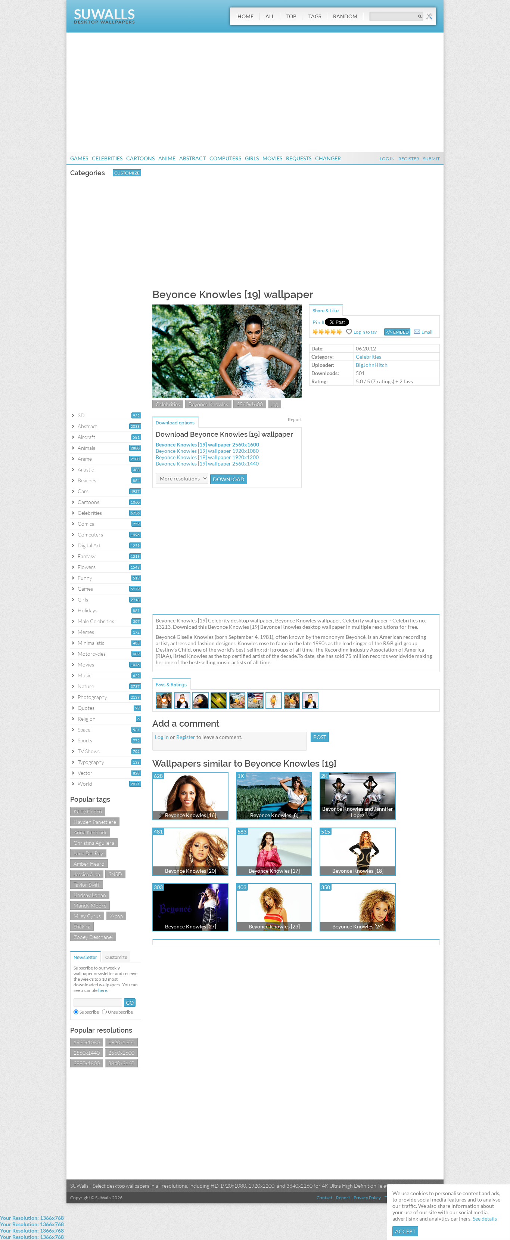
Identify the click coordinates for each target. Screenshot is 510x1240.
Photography (92, 697)
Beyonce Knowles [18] (357, 871)
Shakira (82, 926)
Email (427, 332)
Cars (83, 491)
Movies (272, 158)
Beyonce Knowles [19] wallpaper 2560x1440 (207, 463)
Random (345, 16)
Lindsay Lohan (90, 895)
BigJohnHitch (372, 365)
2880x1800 (87, 1063)
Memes (86, 632)
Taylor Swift (87, 884)
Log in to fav (365, 332)
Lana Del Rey (88, 853)
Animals (86, 448)
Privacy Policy (367, 1197)
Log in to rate (327, 332)
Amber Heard (89, 863)
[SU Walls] (104, 22)
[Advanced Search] (429, 16)
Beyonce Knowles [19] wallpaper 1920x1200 (207, 457)
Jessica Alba (87, 874)
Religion (87, 718)
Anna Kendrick (90, 832)
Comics (86, 523)
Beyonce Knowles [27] (190, 926)
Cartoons (140, 158)
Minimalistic (91, 643)
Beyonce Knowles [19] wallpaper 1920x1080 (207, 451)
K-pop (116, 916)
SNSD (115, 874)
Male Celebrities (96, 621)
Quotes (86, 708)
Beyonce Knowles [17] (274, 871)
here (102, 990)
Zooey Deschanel (93, 937)
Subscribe (89, 1012)
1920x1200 (121, 1042)
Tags (314, 16)
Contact (324, 1197)
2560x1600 (121, 1052)
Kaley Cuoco (88, 811)
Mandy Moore (90, 905)
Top (291, 16)
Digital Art (89, 545)
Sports (85, 740)
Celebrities (107, 158)
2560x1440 (87, 1052)
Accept (405, 1231)
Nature (86, 686)
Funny (85, 578)
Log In (387, 158)
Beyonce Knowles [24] (357, 926)
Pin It (318, 322)
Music (84, 675)
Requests (298, 158)
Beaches (87, 480)
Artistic (86, 469)
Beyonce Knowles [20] (190, 871)
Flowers (87, 567)
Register (408, 158)
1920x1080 (87, 1042)
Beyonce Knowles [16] (190, 815)
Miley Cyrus (87, 916)
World (85, 783)
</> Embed (397, 332)
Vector (85, 773)
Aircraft (86, 437)
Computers (225, 158)
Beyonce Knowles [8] (274, 815)
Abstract (192, 158)
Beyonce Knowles (208, 404)
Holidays (87, 610)
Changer (328, 158)
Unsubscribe (120, 1012)
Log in (162, 737)
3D (81, 415)
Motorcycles (92, 653)
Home (245, 16)
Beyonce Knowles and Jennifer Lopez (357, 811)
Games (79, 158)
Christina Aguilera (94, 842)
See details (485, 1218)
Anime (166, 158)
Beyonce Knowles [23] (274, 926)
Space (84, 729)
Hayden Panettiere (95, 822)
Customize (127, 173)
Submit (431, 158)
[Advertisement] (255, 92)
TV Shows (89, 751)
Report (295, 419)
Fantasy (87, 556)
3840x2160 (121, 1063)
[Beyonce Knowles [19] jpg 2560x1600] (227, 396)
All (269, 16)
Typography (91, 762)
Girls (252, 158)
